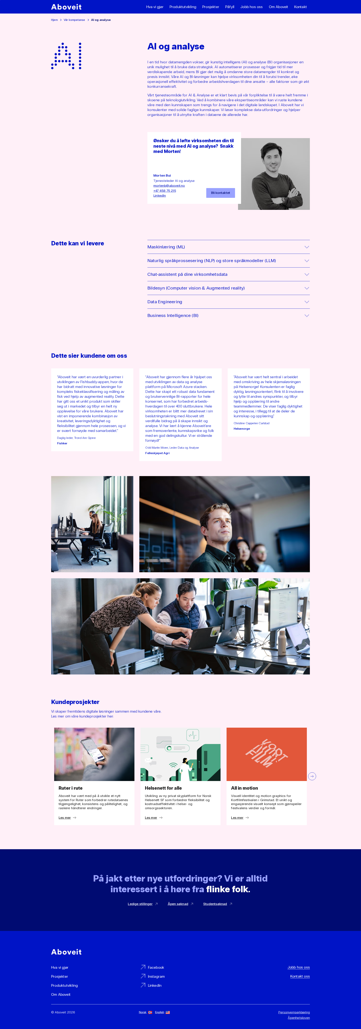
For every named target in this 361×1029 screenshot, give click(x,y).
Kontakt (300, 7)
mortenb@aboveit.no (169, 186)
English (159, 1012)
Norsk (143, 1012)
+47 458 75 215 (164, 191)
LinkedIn (159, 196)
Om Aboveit (278, 7)
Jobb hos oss (251, 7)
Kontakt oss (300, 976)
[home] (66, 7)
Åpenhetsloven (299, 1018)
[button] (312, 776)
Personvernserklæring (294, 1012)
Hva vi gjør (155, 7)
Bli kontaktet (220, 193)
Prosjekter (210, 7)
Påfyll (229, 7)
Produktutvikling (183, 7)
